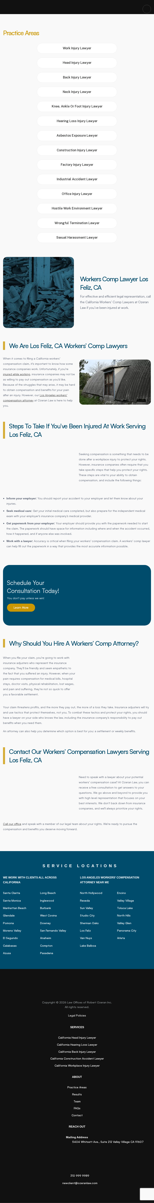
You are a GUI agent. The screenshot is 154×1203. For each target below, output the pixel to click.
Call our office (12, 824)
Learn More (21, 607)
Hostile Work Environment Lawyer (77, 208)
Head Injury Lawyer (77, 63)
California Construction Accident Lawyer (77, 1058)
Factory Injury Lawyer (77, 165)
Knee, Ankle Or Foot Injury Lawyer (77, 106)
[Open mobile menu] (147, 9)
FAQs (77, 1108)
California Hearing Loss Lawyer (77, 1044)
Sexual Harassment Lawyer (77, 237)
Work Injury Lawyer (77, 48)
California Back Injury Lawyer (77, 1051)
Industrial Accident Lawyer (77, 179)
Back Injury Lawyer (77, 77)
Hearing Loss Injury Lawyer (77, 121)
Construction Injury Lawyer (77, 150)
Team (77, 1101)
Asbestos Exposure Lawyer (77, 135)
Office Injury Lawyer (77, 194)
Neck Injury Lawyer (77, 92)
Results (77, 1094)
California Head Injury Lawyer (77, 1037)
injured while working (16, 374)
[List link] (20, 893)
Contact (77, 1115)
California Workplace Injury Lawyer (77, 1065)
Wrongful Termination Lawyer (77, 223)
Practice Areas (77, 1087)
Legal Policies (77, 1015)
